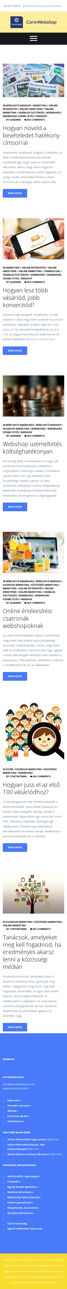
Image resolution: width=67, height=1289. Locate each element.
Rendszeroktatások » (20, 1192)
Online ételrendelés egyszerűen (26, 1139)
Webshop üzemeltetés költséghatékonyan (32, 447)
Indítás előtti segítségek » (23, 1176)
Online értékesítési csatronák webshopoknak (27, 618)
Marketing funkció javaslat (24, 1197)
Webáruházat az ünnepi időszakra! (28, 1154)
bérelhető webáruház (20, 425)
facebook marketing (16, 428)
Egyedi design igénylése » (23, 1186)
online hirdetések (31, 109)
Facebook (9, 1059)
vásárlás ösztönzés (31, 112)
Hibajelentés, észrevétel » (23, 1207)
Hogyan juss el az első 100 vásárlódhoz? (31, 788)
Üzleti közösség (17, 1223)
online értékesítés (34, 267)
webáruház (53, 112)
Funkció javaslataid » (20, 1202)
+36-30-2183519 (11, 5)
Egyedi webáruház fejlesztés (24, 1228)
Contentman (18, 776)
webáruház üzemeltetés (18, 116)
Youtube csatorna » (19, 1105)
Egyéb (9, 769)
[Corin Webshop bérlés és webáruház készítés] (33, 22)
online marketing (30, 271)
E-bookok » (14, 1181)
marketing (40, 105)
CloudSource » (15, 1121)
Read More (15, 193)
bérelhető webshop (18, 105)
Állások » (12, 1110)
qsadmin (15, 119)
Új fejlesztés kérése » (20, 1213)
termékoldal (52, 271)
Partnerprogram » (18, 1116)
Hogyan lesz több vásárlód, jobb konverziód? (25, 297)
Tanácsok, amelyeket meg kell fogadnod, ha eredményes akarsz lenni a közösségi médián (32, 952)
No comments (36, 119)
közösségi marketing (44, 584)
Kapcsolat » (14, 1100)
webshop (41, 116)
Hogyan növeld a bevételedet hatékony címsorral (31, 135)
